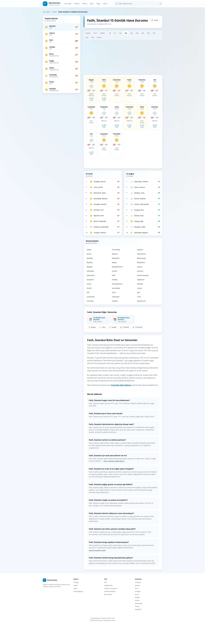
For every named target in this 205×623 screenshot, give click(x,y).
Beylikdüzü (141, 262)
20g (131, 33)
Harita (84, 4)
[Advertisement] (123, 57)
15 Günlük (103, 550)
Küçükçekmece (117, 284)
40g (148, 33)
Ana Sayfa (67, 4)
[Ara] (160, 3)
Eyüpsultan (91, 275)
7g (115, 33)
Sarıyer (139, 288)
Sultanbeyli (91, 297)
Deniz (105, 4)
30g (142, 33)
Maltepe (140, 284)
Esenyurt (140, 271)
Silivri (114, 292)
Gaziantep (138, 603)
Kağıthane (140, 280)
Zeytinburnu (141, 301)
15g (125, 33)
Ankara (137, 585)
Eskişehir (138, 609)
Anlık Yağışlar (78, 591)
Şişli (138, 292)
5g (110, 33)
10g (120, 33)
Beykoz (114, 262)
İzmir (137, 588)
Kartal (89, 284)
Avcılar (89, 254)
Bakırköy (90, 258)
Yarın (95, 33)
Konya (137, 606)
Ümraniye (90, 301)
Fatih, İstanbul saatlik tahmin (114, 461)
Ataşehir (140, 250)
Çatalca (139, 267)
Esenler (114, 271)
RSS (105, 582)
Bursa (137, 594)
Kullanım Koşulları (110, 588)
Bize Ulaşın (108, 594)
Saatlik (102, 33)
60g (87, 37)
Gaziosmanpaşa (142, 275)
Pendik (89, 288)
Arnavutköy (116, 250)
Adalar (89, 250)
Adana (137, 600)
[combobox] (138, 3)
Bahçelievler (141, 254)
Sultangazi (115, 297)
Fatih (113, 275)
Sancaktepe (116, 288)
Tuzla (139, 297)
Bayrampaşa (141, 258)
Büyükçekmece (117, 267)
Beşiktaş (90, 262)
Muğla (137, 597)
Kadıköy (114, 280)
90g (92, 37)
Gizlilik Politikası (110, 591)
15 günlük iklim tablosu (121, 385)
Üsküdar (115, 301)
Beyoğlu (89, 267)
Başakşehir (116, 258)
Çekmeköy (90, 271)
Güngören (90, 280)
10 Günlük (137, 327)
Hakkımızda (108, 585)
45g (154, 33)
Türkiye (76, 4)
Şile (88, 292)
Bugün (88, 33)
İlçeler (99, 37)
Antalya (137, 591)
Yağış (98, 4)
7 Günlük (124, 327)
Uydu (91, 4)
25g (137, 33)
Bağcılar (115, 254)
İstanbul (138, 582)
